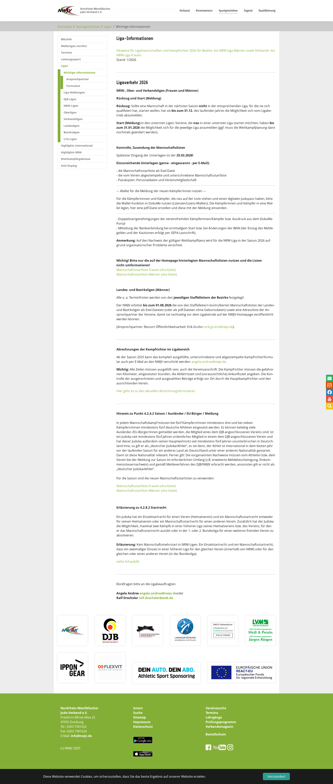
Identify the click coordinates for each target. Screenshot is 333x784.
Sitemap (139, 717)
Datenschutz (143, 726)
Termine (212, 713)
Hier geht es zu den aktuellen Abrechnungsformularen (155, 391)
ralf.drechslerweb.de (156, 598)
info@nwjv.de (81, 736)
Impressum (142, 722)
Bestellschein (216, 734)
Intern (138, 708)
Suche (137, 713)
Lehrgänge (214, 717)
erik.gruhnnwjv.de (218, 327)
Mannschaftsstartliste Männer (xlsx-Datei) (146, 274)
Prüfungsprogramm (221, 722)
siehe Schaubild (127, 561)
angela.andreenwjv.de (209, 362)
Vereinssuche (216, 708)
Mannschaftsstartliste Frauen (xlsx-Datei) (146, 270)
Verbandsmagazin (219, 726)
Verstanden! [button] (276, 776)
